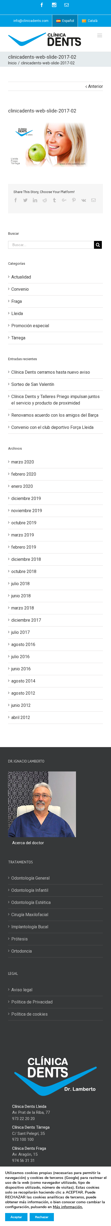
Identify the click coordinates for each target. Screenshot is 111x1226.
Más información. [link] (68, 1207)
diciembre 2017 (26, 620)
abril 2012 (20, 717)
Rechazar (41, 1217)
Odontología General (30, 878)
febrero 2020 (23, 474)
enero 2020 (22, 486)
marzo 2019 (22, 535)
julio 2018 (20, 583)
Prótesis (19, 939)
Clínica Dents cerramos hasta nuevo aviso (50, 372)
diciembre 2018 (26, 559)
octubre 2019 (23, 522)
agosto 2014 (23, 681)
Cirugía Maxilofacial (29, 914)
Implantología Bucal (29, 926)
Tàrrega (18, 337)
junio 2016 (21, 668)
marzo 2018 (22, 608)
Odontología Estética (31, 902)
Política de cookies (29, 1014)
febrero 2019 (23, 547)
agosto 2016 (23, 644)
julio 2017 (20, 632)
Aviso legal (21, 989)
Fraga (16, 301)
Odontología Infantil (29, 890)
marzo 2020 (22, 462)
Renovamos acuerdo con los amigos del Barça (54, 415)
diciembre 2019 (26, 498)
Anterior (95, 86)
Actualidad (21, 277)
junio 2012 (21, 705)
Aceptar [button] (16, 1217)
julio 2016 (20, 656)
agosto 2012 (23, 693)
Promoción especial (30, 325)
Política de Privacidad (32, 1002)
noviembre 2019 (26, 510)
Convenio (20, 289)
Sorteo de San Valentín (32, 384)
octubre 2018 (23, 571)
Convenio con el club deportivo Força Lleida (52, 427)
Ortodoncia (21, 951)
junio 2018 (21, 595)
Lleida (17, 313)
